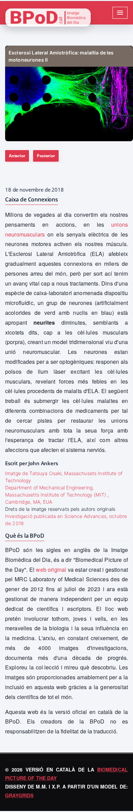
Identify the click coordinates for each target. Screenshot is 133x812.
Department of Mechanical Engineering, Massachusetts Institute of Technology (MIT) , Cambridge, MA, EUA (57, 495)
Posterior (46, 156)
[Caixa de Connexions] (69, 93)
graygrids (19, 795)
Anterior (17, 156)
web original (51, 569)
